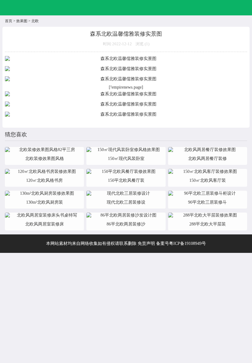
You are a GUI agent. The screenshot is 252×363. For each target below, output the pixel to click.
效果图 (21, 21)
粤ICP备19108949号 (187, 243)
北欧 (35, 21)
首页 (8, 21)
